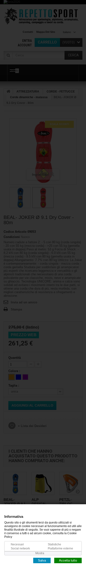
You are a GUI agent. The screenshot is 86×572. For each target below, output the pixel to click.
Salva (42, 560)
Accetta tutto (68, 560)
